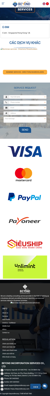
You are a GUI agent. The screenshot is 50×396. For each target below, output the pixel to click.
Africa (4, 329)
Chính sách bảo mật (8, 347)
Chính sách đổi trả (8, 353)
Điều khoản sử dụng (8, 357)
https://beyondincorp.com (19, 389)
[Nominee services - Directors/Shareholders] (19, 49)
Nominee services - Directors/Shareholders (25, 72)
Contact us (5, 332)
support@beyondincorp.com (19, 385)
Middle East (6, 326)
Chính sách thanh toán (9, 350)
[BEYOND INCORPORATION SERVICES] (21, 4)
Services (25, 9)
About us (5, 313)
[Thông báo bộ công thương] (25, 303)
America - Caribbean (9, 323)
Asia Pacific (6, 319)
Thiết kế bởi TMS (26, 393)
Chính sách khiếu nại (9, 344)
